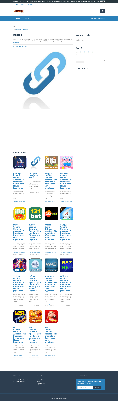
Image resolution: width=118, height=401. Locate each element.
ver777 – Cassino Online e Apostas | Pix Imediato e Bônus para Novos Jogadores (19, 334)
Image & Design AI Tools (33, 175)
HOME (18, 18)
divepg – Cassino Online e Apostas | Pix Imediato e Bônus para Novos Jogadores (66, 232)
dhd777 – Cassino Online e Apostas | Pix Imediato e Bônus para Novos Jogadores (51, 334)
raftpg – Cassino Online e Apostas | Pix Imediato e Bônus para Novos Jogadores (35, 283)
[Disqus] (43, 129)
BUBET (82, 39)
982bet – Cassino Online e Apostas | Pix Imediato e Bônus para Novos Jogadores (51, 232)
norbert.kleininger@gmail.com (44, 385)
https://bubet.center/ (22, 29)
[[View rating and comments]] (19, 201)
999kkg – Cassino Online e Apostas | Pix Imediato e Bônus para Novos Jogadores (19, 283)
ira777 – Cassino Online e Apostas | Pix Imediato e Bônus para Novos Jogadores (19, 232)
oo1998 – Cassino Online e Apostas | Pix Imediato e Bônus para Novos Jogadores (66, 180)
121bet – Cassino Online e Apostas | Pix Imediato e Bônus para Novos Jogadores (35, 232)
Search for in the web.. (20, 46)
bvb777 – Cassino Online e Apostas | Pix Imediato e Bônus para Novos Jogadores (35, 334)
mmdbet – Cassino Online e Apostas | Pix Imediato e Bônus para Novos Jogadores (51, 283)
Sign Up (16, 4)
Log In (22, 4)
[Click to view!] (43, 78)
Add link (28, 18)
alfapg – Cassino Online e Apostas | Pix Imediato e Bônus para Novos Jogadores (51, 180)
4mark (63, 396)
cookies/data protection (91, 1)
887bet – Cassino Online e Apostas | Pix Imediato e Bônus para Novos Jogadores (66, 283)
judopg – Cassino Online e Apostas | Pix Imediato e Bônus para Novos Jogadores (19, 180)
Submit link (29, 4)
